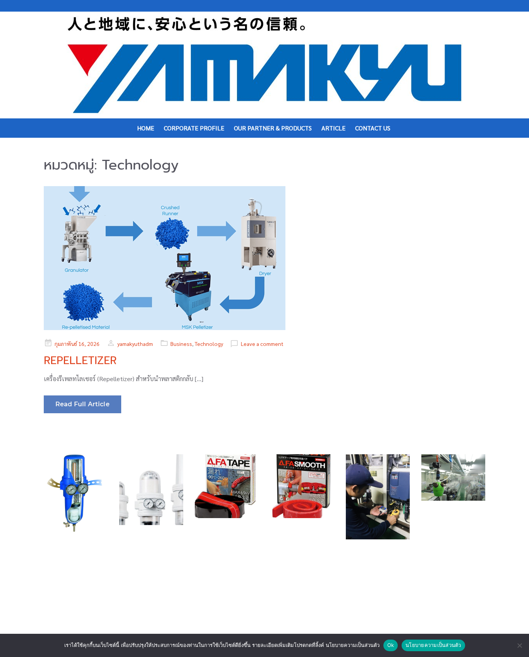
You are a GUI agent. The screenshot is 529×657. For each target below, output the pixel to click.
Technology (209, 343)
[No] (519, 645)
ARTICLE (333, 128)
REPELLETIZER (80, 360)
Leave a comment (262, 343)
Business (181, 343)
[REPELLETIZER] (264, 258)
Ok (390, 645)
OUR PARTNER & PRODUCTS (273, 128)
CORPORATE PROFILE (194, 128)
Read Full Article (82, 404)
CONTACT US (372, 128)
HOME (145, 128)
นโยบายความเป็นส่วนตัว (433, 645)
